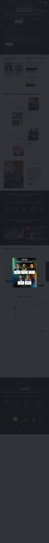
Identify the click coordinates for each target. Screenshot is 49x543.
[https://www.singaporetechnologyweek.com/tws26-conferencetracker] (24, 287)
